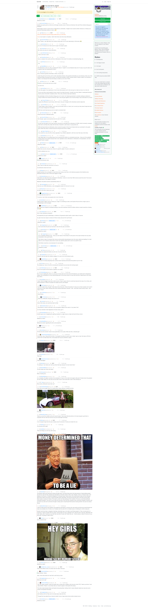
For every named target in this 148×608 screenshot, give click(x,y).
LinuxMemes (98, 114)
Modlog (96, 142)
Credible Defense (99, 110)
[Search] (102, 1)
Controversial (46, 15)
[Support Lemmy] (65, 1)
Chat (59, 15)
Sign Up (109, 1)
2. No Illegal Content (100, 62)
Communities (45, 1)
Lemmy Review (99, 96)
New (52, 15)
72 (46, 8)
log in (44, 12)
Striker (96, 126)
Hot (38, 15)
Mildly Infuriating (99, 98)
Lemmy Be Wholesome (100, 101)
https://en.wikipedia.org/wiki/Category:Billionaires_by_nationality (51, 34)
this (38, 36)
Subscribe (102, 18)
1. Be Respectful (99, 59)
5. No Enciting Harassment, (102, 72)
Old (55, 15)
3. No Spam (98, 66)
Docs (99, 605)
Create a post (103, 21)
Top (41, 15)
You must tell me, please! (52, 5)
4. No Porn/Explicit (100, 69)
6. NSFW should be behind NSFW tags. (102, 76)
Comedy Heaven (99, 107)
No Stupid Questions (100, 103)
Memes (96, 94)
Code (102, 605)
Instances (95, 605)
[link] (49, 9)
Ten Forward (98, 112)
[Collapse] (38, 19)
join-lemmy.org (107, 605)
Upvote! (39, 1)
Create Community (59, 1)
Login (105, 1)
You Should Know (99, 105)
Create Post (51, 1)
